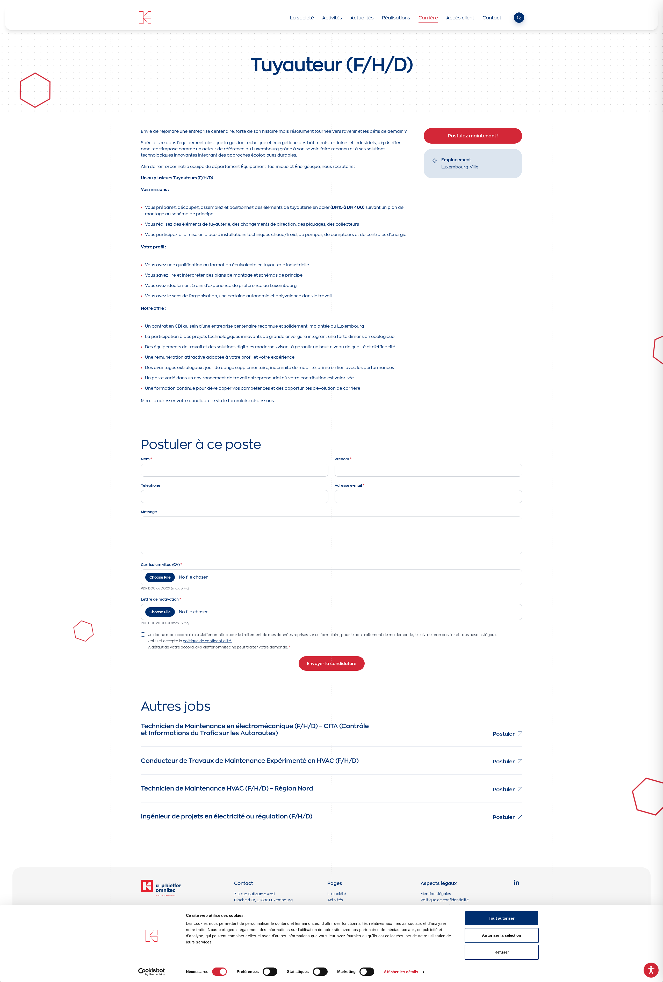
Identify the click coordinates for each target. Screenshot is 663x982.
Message (149, 512)
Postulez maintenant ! (473, 136)
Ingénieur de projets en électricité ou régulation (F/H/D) (226, 816)
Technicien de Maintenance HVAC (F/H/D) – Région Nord (227, 788)
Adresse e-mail (349, 485)
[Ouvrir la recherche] (519, 17)
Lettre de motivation (161, 599)
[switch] (270, 972)
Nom (146, 459)
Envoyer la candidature (331, 663)
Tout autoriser (501, 918)
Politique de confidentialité (445, 900)
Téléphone (150, 485)
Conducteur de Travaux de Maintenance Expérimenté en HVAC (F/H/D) (250, 760)
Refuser (501, 952)
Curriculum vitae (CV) (161, 564)
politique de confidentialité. (207, 641)
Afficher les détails (401, 972)
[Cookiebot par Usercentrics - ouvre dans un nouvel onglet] (151, 972)
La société (336, 893)
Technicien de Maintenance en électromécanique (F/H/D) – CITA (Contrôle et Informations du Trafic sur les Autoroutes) (255, 729)
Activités (335, 900)
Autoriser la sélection (501, 935)
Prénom (343, 459)
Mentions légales (436, 893)
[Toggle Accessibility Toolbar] (651, 970)
